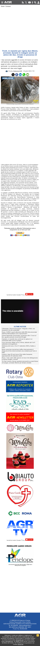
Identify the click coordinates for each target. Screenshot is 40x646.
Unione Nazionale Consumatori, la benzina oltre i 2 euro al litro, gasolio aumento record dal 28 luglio (19, 336)
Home (2, 6)
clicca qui (20, 644)
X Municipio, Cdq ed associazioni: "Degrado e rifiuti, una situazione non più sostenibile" (18, 329)
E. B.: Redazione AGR (16, 71)
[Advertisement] (20, 28)
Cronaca (8, 6)
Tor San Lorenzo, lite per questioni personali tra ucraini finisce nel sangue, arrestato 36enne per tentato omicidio (20, 362)
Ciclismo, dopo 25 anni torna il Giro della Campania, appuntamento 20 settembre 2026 (17, 355)
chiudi (17, 641)
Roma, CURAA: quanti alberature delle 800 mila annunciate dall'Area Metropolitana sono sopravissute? (19, 332)
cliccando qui (19, 640)
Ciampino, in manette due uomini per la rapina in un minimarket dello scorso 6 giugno (17, 339)
